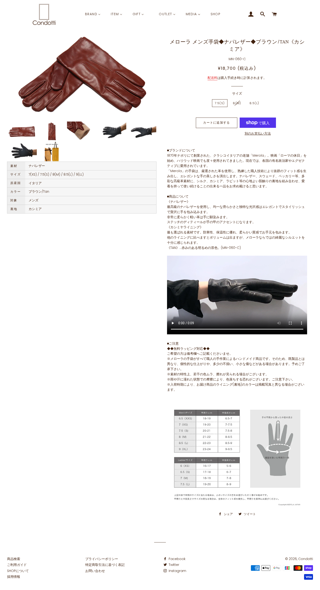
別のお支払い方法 (258, 133)
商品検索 (13, 559)
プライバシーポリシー (101, 559)
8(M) (237, 103)
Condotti (305, 559)
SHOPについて (18, 570)
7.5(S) (220, 103)
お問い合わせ (95, 570)
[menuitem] (93, 14)
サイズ (237, 93)
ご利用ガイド (17, 564)
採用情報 (13, 576)
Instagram (177, 570)
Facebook (177, 559)
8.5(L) (254, 103)
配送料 (212, 77)
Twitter (173, 564)
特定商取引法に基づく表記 (105, 564)
